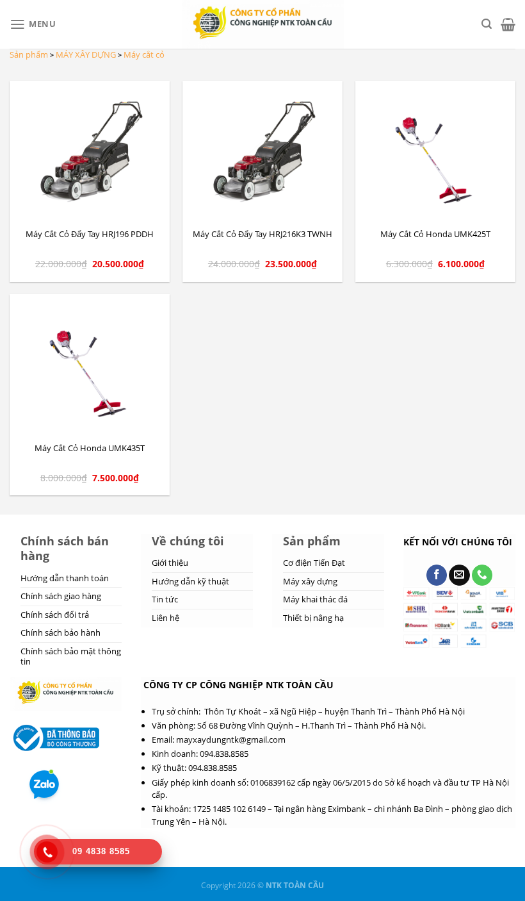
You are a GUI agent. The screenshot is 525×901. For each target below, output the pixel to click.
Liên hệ (165, 618)
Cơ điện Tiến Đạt (314, 562)
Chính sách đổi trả (54, 614)
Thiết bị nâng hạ (313, 618)
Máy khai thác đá (315, 599)
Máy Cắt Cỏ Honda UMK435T (90, 448)
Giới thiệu (170, 562)
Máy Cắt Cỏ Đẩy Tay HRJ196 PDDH (90, 234)
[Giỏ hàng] (508, 24)
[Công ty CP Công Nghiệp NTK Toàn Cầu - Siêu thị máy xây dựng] (262, 24)
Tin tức (165, 599)
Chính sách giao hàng (60, 596)
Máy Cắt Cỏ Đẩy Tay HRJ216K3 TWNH (262, 234)
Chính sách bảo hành (60, 632)
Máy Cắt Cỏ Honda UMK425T (435, 234)
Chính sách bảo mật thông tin (70, 656)
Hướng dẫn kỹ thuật (190, 581)
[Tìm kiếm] (486, 24)
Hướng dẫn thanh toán (64, 578)
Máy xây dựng (310, 581)
